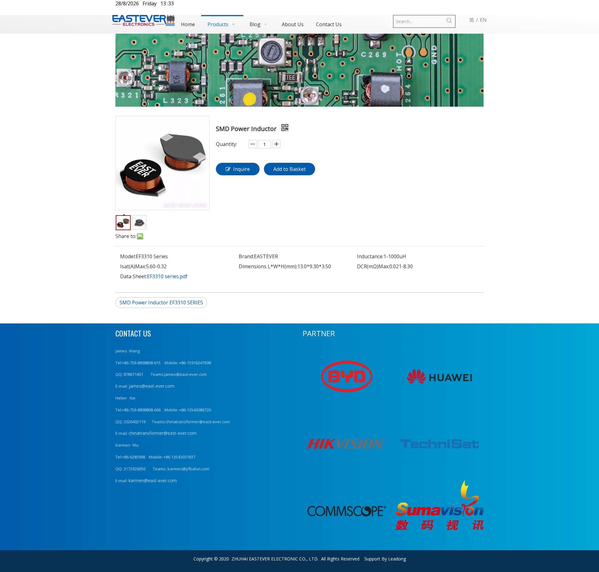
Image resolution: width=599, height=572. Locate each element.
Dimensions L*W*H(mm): (268, 266)
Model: (128, 256)
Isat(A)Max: (133, 266)
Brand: (246, 256)
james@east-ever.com (151, 386)
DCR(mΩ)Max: (373, 266)
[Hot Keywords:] (449, 21)
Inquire (241, 169)
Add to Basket (289, 169)
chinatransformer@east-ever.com (163, 433)
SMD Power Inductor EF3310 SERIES (161, 302)
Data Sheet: (133, 276)
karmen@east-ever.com (153, 480)
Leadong (397, 559)
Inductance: (370, 256)
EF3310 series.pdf (167, 276)
